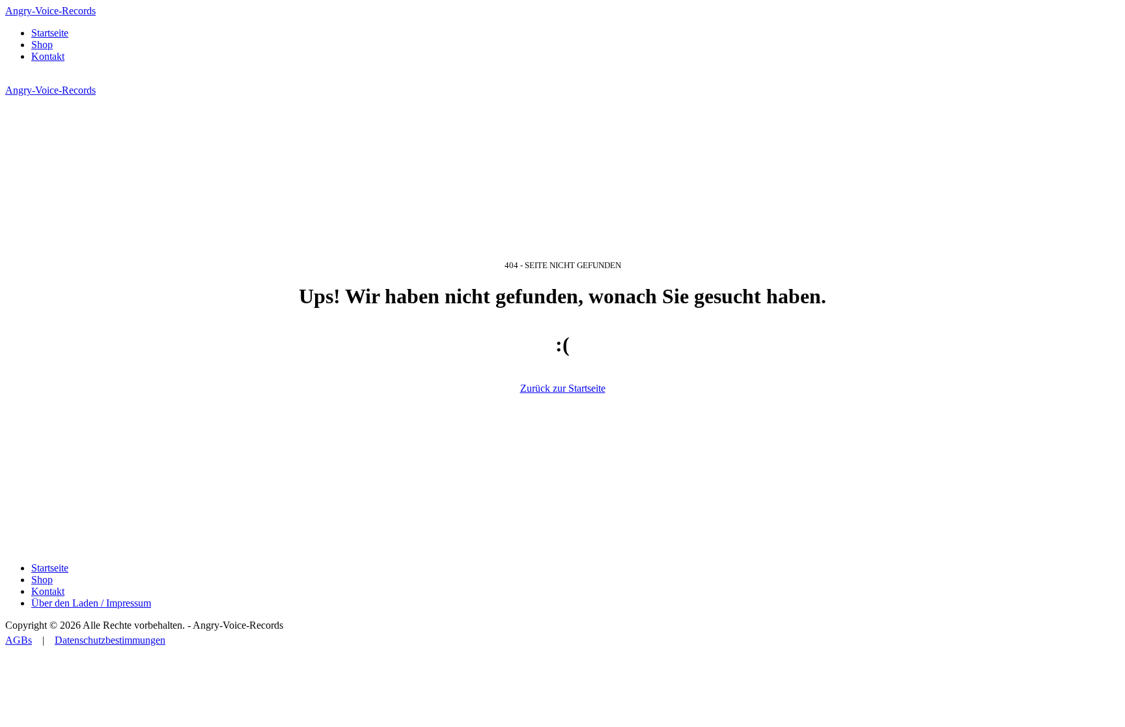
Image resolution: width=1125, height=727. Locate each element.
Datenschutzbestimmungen (110, 640)
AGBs (18, 640)
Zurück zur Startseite (562, 388)
